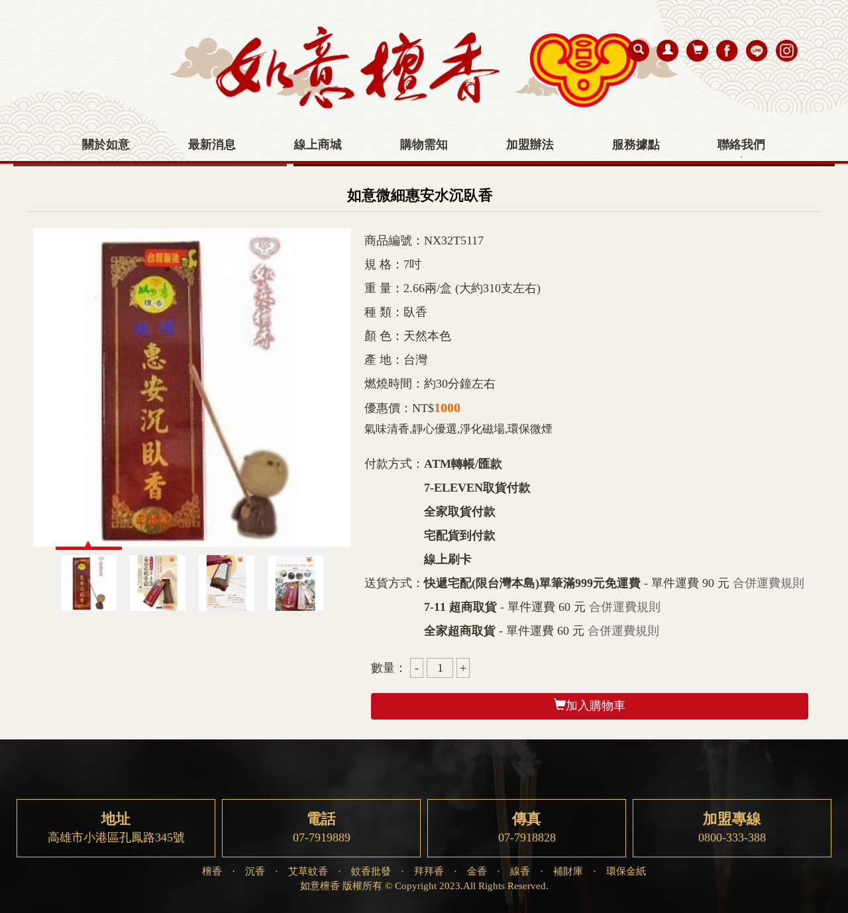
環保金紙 (626, 871)
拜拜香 (429, 871)
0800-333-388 (732, 827)
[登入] (667, 51)
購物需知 (424, 144)
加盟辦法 (530, 144)
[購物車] (697, 51)
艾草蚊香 (308, 871)
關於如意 (106, 144)
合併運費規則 (768, 583)
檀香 (212, 871)
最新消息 (212, 144)
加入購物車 (595, 705)
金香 (477, 871)
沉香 (255, 871)
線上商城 (318, 144)
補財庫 (568, 871)
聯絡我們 (741, 144)
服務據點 (636, 144)
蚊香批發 (371, 871)
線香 (520, 871)
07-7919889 (321, 827)
